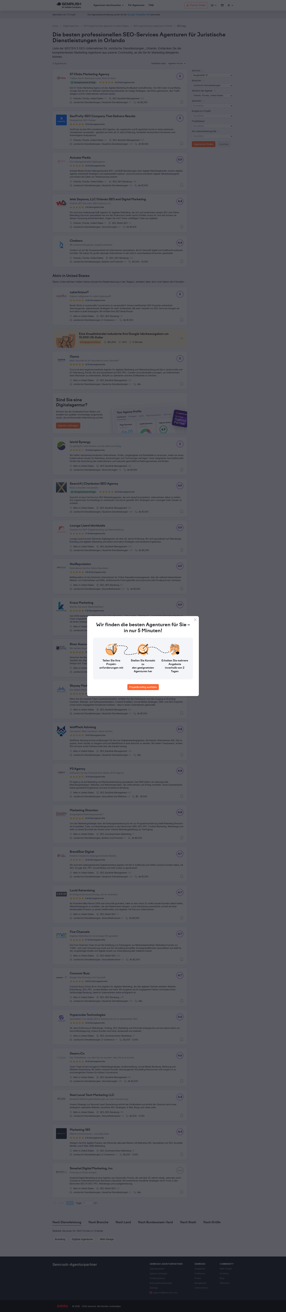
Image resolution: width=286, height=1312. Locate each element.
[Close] (195, 619)
